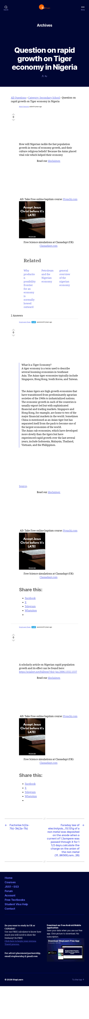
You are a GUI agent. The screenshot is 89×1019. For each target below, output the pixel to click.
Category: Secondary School (44, 97)
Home (8, 878)
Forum (9, 891)
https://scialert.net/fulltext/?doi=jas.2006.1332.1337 (48, 672)
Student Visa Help (16, 904)
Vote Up (13, 113)
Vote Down (13, 121)
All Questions (18, 97)
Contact (10, 908)
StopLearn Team (25, 322)
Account (10, 895)
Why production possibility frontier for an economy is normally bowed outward (30, 289)
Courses (10, 882)
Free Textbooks (15, 899)
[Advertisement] (48, 126)
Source (23, 486)
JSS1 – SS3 (12, 886)
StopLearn (18, 979)
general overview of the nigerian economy (64, 278)
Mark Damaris (24, 107)
